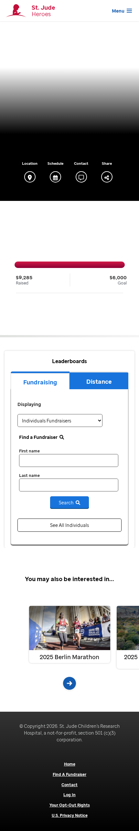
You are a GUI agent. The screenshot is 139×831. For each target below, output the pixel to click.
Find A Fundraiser (69, 775)
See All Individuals (69, 525)
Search (67, 503)
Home (69, 764)
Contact (69, 785)
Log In (69, 795)
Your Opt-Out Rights (69, 805)
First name (29, 451)
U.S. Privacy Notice (70, 815)
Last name (29, 475)
